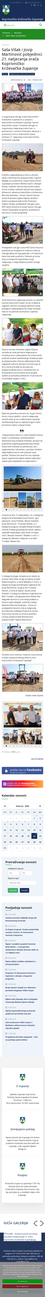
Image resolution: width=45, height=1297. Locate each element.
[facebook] (31, 5)
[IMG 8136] (22, 678)
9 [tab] (35, 510)
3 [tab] (13, 510)
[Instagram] (38, 5)
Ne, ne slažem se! (22, 1286)
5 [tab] (21, 510)
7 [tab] (28, 510)
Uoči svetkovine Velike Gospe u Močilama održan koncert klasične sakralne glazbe (20, 1025)
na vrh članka (37, 758)
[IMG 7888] (22, 282)
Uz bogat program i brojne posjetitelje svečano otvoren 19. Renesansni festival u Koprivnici (22, 932)
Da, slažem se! (22, 1281)
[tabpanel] (22, 500)
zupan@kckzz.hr (22, 1259)
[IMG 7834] (22, 332)
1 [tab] (6, 510)
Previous (3, 501)
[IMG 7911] (22, 157)
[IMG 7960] (22, 230)
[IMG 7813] (22, 97)
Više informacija (22, 1291)
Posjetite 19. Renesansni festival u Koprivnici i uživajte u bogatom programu (20, 976)
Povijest (22, 1175)
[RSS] (41, 5)
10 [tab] (39, 510)
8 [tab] (31, 510)
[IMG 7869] (22, 396)
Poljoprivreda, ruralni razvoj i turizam (22, 74)
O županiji (22, 1086)
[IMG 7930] (22, 559)
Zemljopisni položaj (22, 1129)
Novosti (5, 74)
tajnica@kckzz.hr (30, 1256)
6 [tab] (24, 510)
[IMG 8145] (22, 637)
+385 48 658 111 (17, 3)
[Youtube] (35, 5)
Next (41, 501)
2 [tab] (10, 510)
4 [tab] (17, 510)
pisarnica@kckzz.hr (34, 3)
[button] (42, 1223)
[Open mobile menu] (9, 25)
